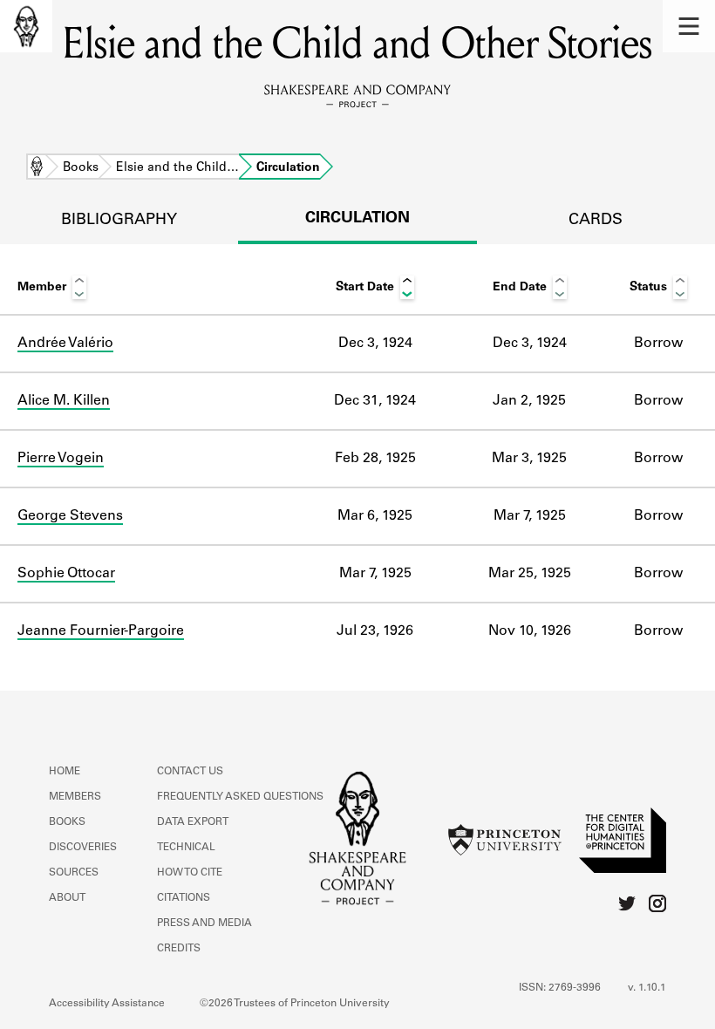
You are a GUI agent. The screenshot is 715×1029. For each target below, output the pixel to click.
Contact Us (190, 772)
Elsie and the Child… (177, 168)
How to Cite (189, 873)
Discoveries (83, 847)
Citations (183, 898)
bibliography (119, 220)
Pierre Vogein (60, 459)
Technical (186, 847)
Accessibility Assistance (107, 1003)
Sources (74, 873)
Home (36, 168)
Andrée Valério (65, 344)
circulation (357, 219)
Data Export (192, 822)
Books (81, 168)
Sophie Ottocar (66, 574)
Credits (179, 949)
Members (75, 797)
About (67, 898)
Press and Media (204, 923)
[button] (689, 26)
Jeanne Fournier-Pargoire (100, 631)
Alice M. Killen (63, 401)
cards (596, 220)
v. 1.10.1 (647, 988)
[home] (26, 26)
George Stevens (70, 516)
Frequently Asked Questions (240, 797)
